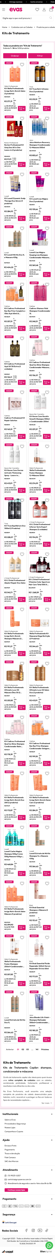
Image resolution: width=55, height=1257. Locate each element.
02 (23, 1049)
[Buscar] (51, 17)
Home (4, 27)
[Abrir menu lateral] (3, 9)
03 (27, 1049)
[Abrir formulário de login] (44, 9)
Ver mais (45, 1103)
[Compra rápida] (22, 108)
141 (37, 1049)
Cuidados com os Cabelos (21, 27)
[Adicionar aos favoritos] (22, 64)
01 (18, 1049)
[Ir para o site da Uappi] (7, 1251)
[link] (29, 1119)
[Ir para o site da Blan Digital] (46, 1252)
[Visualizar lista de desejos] (37, 9)
